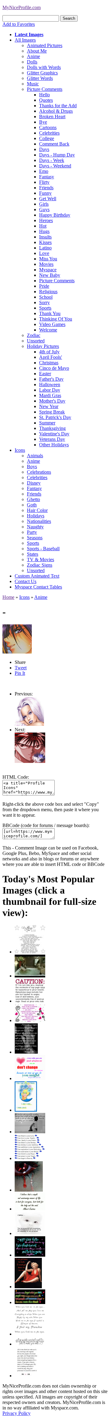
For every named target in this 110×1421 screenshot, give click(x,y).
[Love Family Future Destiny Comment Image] (30, 1158)
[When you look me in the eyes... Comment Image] (30, 1334)
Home (8, 597)
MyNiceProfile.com (21, 7)
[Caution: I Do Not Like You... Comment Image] (30, 1001)
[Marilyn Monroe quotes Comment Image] (28, 1286)
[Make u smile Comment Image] (30, 1344)
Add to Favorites (18, 24)
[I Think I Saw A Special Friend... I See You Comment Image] (26, 1110)
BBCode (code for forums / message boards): (46, 825)
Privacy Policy (16, 1413)
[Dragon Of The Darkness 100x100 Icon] (30, 761)
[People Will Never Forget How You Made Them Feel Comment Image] (30, 1302)
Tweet (21, 667)
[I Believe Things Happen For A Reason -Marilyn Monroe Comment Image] (26, 1052)
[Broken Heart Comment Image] (29, 1190)
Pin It (20, 673)
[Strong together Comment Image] (30, 1255)
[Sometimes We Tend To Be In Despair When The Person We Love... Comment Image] (30, 1020)
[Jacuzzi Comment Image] (30, 975)
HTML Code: (15, 777)
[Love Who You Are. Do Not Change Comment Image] (30, 1078)
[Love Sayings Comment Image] (30, 951)
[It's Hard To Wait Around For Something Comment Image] (30, 1131)
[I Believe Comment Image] (30, 1233)
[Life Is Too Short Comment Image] (27, 1375)
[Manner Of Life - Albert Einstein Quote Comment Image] (30, 1208)
